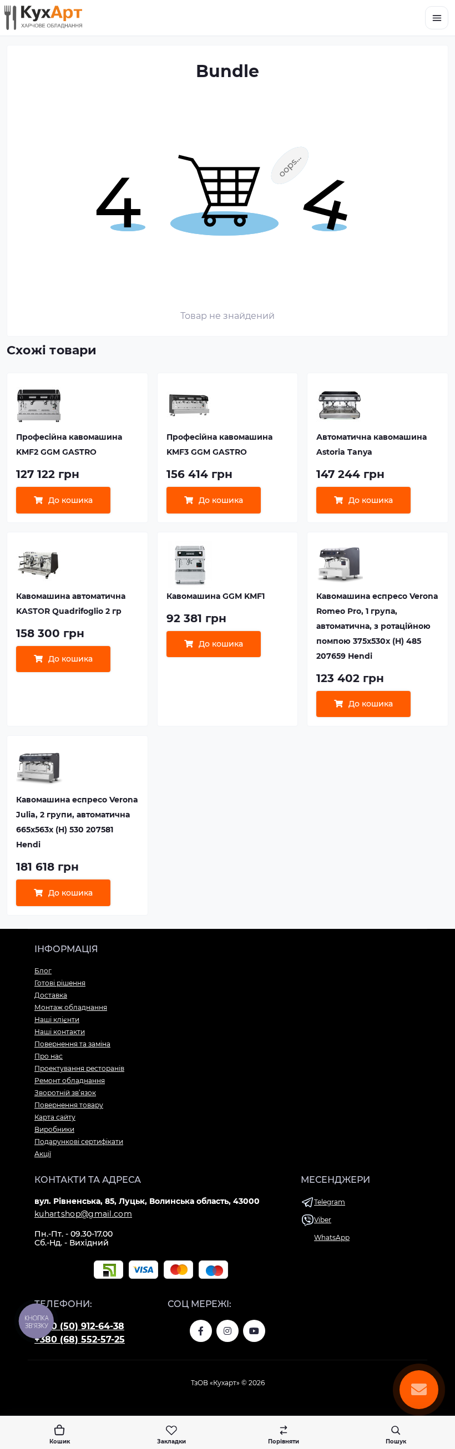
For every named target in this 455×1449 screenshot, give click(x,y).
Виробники (54, 1129)
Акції (42, 1154)
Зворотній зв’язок (65, 1093)
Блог (43, 971)
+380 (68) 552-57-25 (79, 1339)
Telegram (329, 1202)
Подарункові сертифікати (78, 1141)
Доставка (50, 995)
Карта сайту (54, 1117)
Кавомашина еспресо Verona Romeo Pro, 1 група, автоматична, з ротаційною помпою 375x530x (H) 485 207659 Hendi (377, 626)
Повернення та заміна (72, 1044)
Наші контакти (59, 1032)
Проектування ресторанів (79, 1068)
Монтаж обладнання (70, 1007)
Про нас (48, 1056)
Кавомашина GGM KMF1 (215, 596)
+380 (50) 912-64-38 (79, 1326)
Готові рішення (59, 983)
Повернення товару (68, 1105)
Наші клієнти (56, 1019)
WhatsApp (332, 1237)
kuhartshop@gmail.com (83, 1214)
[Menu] (436, 17)
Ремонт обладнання (69, 1080)
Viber (322, 1220)
